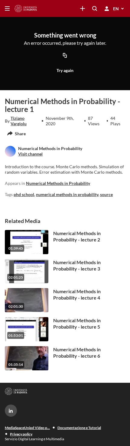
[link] (82, 8)
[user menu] (107, 8)
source (106, 194)
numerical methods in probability (67, 194)
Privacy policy (21, 434)
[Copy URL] (65, 56)
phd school (24, 194)
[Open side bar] (7, 8)
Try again (65, 70)
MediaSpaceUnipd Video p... (27, 427)
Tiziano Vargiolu (19, 121)
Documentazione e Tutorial (79, 427)
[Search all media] (94, 8)
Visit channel (30, 153)
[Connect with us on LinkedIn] (11, 411)
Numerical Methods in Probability (58, 183)
